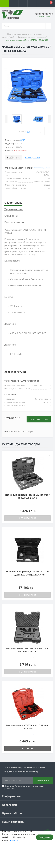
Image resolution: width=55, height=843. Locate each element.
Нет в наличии (27, 518)
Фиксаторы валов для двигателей (32, 37)
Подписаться (43, 780)
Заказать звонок (43, 16)
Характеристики (13, 209)
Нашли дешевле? (32, 157)
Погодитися (44, 837)
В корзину (27, 748)
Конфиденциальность (24, 786)
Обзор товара (13, 202)
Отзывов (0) (11, 215)
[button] (22, 3)
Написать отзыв (38, 419)
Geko (22, 140)
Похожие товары (14, 222)
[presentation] (6, 119)
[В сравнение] (49, 458)
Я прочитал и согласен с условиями (25, 787)
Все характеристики (42, 168)
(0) (28, 131)
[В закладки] (49, 454)
